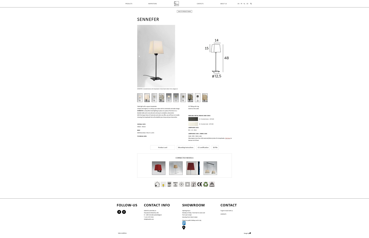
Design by (248, 233)
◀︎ (140, 56)
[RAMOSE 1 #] (158, 168)
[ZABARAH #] (193, 168)
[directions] (183, 229)
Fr (241, 4)
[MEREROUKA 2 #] (210, 168)
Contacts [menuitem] (200, 4)
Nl (244, 4)
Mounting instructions (185, 147)
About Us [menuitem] (223, 4)
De (247, 4)
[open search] (251, 3)
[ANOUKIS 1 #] (176, 168)
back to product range (184, 11)
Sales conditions (122, 233)
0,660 (212, 185)
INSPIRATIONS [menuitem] (152, 4)
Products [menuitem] (128, 4)
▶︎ (179, 56)
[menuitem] (176, 3)
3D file (215, 147)
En (238, 4)
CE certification (203, 147)
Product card (162, 147)
